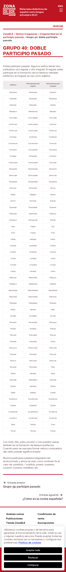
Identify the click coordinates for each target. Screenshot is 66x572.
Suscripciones (46, 523)
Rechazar (33, 557)
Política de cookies (30, 542)
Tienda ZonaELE (15, 523)
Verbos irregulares (26, 34)
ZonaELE (8, 34)
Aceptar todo (33, 550)
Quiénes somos (15, 514)
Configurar (33, 565)
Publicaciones (14, 518)
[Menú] (61, 10)
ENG (60, 6)
